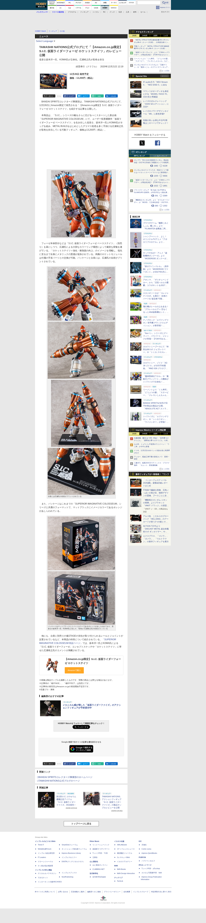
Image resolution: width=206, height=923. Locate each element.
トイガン (95, 12)
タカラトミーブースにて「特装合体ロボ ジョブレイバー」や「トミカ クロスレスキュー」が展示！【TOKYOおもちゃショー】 (156, 352)
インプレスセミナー (69, 857)
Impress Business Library (71, 853)
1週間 (155, 36)
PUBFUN (142, 857)
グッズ (112, 12)
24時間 (144, 36)
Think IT (41, 845)
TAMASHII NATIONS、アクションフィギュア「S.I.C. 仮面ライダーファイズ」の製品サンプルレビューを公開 (112, 802)
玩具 (120, 12)
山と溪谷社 (94, 862)
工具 (127, 12)
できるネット (43, 878)
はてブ (85, 96)
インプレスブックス (69, 873)
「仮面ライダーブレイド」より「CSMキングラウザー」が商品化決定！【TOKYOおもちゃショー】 (152, 54)
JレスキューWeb (123, 857)
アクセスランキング (144, 32)
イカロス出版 (119, 841)
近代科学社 (94, 873)
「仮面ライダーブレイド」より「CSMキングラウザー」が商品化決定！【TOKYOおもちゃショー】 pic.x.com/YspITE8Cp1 (152, 182)
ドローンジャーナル (45, 862)
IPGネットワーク (145, 865)
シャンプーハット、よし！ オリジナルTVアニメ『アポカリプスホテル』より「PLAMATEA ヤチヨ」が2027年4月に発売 (155, 242)
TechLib (120, 881)
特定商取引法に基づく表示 (161, 892)
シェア (71, 96)
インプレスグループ (140, 892)
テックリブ (118, 878)
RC (104, 12)
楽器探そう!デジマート (101, 849)
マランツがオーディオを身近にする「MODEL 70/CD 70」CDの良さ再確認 (156, 94)
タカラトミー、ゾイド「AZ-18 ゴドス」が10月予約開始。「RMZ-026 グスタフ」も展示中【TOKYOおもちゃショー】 (155, 368)
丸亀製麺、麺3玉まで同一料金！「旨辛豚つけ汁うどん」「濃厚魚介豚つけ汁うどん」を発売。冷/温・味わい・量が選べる (151, 440)
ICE (140, 841)
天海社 (144, 845)
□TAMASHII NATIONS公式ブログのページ (58, 781)
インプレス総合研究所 (46, 853)
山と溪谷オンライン (100, 865)
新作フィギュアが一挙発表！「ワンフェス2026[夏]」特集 (152, 475)
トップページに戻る (81, 823)
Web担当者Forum (44, 849)
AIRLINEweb (122, 845)
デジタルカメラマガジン (47, 873)
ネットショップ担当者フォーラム (74, 849)
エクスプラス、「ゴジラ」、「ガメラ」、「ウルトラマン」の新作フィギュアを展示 (156, 539)
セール (142, 12)
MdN (116, 866)
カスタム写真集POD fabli (152, 873)
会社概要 (126, 892)
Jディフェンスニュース (126, 849)
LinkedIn (113, 96)
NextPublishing (67, 877)
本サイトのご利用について (45, 892)
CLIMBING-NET (98, 869)
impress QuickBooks (149, 853)
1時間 (134, 36)
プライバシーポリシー (112, 892)
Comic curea (146, 849)
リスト (59, 96)
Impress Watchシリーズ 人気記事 (151, 430)
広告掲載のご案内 (77, 892)
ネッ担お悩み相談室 (45, 866)
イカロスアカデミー (124, 862)
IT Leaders (42, 857)
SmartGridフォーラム (70, 845)
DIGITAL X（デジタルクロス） (73, 862)
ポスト (51, 96)
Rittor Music (94, 841)
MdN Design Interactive (126, 873)
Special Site (141, 76)
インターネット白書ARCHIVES (50, 882)
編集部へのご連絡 (94, 892)
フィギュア (84, 12)
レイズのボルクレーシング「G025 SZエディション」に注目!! (156, 104)
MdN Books (121, 869)
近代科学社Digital (99, 877)
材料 (134, 12)
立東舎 (95, 857)
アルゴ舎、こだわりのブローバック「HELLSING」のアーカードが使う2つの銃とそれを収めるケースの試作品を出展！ (156, 521)
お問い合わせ (63, 892)
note (99, 96)
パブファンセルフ (148, 861)
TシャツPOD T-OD (100, 853)
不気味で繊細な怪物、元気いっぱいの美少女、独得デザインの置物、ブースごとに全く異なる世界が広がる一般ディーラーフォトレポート (156, 495)
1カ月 (166, 36)
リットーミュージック (100, 845)
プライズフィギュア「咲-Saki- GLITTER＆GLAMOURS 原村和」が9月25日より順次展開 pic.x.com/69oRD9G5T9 (152, 192)
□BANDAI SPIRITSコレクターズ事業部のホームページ (64, 777)
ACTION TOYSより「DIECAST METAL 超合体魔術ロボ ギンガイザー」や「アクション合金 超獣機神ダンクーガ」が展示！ (156, 531)
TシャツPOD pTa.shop (151, 869)
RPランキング (139, 156)
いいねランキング (160, 156)
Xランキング (141, 152)
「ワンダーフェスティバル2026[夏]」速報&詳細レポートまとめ (155, 483)
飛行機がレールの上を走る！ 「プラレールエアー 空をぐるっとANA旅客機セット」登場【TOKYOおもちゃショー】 (156, 312)
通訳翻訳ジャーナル (124, 853)
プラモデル (72, 12)
